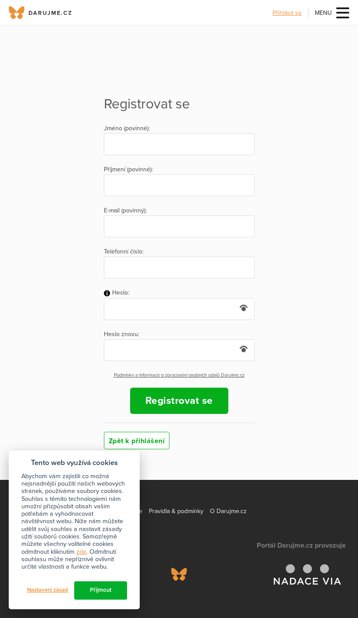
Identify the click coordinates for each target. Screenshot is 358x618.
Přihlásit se (287, 13)
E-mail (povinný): (125, 210)
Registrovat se (179, 401)
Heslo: (119, 292)
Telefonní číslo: (124, 251)
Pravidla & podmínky (176, 511)
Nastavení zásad (47, 590)
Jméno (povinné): (127, 128)
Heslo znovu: (121, 334)
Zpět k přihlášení (137, 441)
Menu (323, 13)
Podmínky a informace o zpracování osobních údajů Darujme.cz (179, 375)
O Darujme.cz (228, 511)
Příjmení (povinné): (128, 169)
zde (81, 552)
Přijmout (100, 590)
